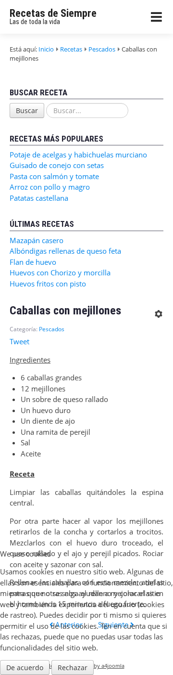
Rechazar (72, 667)
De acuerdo (24, 667)
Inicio (46, 49)
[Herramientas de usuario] (158, 311)
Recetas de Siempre (53, 13)
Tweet (19, 341)
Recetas (71, 49)
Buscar (27, 110)
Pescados (101, 49)
